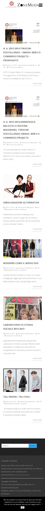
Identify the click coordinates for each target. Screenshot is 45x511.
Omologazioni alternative (21, 202)
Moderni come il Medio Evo (20, 263)
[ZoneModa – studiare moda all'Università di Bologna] (22, 8)
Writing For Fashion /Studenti (16, 209)
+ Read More (37, 84)
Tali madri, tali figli (16, 396)
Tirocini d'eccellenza (16, 67)
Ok (23, 507)
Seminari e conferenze (14, 336)
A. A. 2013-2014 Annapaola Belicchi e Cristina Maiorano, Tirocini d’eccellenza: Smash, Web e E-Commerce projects (21, 129)
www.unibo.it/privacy (21, 475)
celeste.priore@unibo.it (28, 65)
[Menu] (40, 5)
